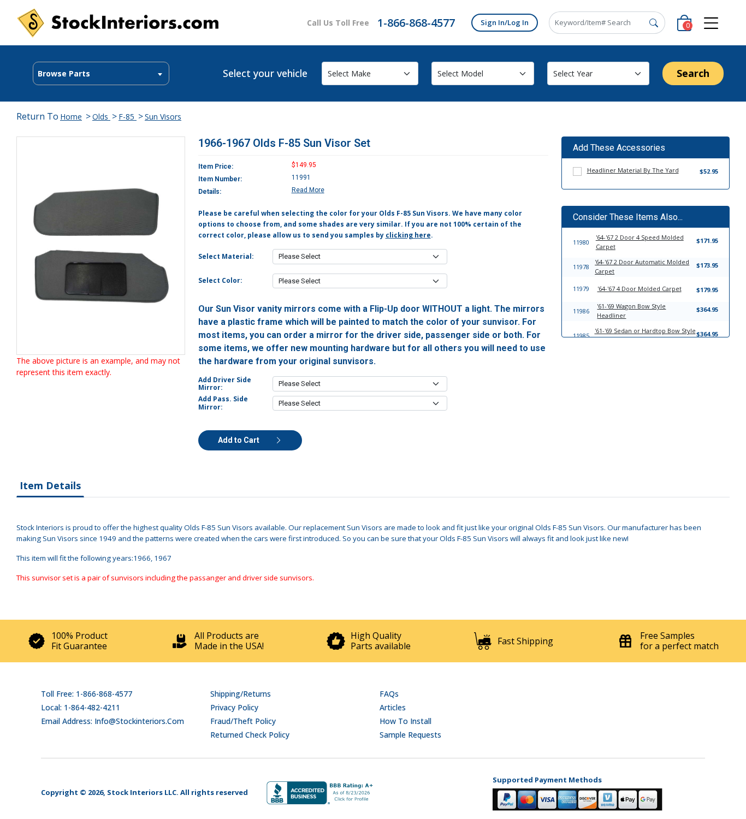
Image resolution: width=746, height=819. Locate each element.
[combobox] (101, 73)
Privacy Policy (234, 707)
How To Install (405, 721)
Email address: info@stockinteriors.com (112, 721)
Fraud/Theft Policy (243, 721)
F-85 (128, 116)
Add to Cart (239, 440)
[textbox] (101, 73)
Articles (393, 707)
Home (71, 116)
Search (693, 73)
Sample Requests (410, 734)
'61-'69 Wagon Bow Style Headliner (631, 310)
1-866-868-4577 (416, 22)
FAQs (389, 694)
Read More (308, 190)
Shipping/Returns (240, 694)
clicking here (408, 235)
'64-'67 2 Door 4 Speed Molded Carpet (640, 242)
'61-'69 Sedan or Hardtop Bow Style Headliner (645, 335)
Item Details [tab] (50, 485)
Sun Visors (163, 116)
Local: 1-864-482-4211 (80, 707)
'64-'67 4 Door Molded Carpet (639, 288)
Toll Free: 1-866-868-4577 (86, 694)
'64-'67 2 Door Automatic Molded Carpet (642, 266)
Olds (101, 116)
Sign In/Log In (505, 22)
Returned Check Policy (249, 734)
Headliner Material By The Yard (633, 170)
